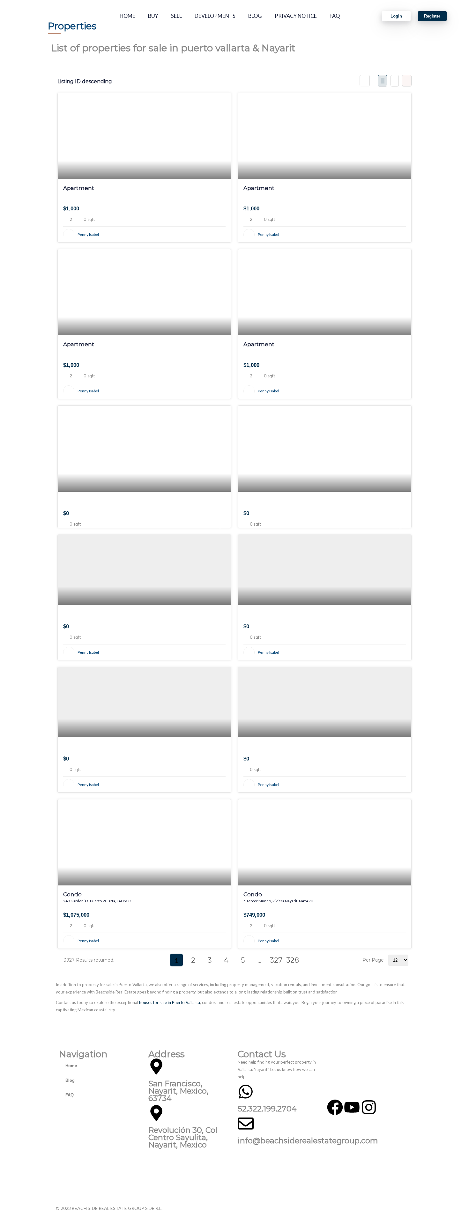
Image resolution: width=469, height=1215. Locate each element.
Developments (215, 16)
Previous (159, 960)
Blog (255, 16)
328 (292, 960)
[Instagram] (369, 1107)
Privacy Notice (296, 16)
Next (309, 960)
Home (127, 16)
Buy (153, 16)
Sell (176, 16)
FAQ (335, 16)
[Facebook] (335, 1107)
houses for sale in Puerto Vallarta (169, 1002)
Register (432, 16)
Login (396, 16)
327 (276, 960)
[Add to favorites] (220, 220)
